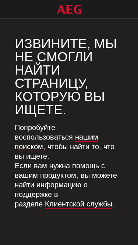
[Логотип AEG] (69, 9)
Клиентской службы (78, 204)
